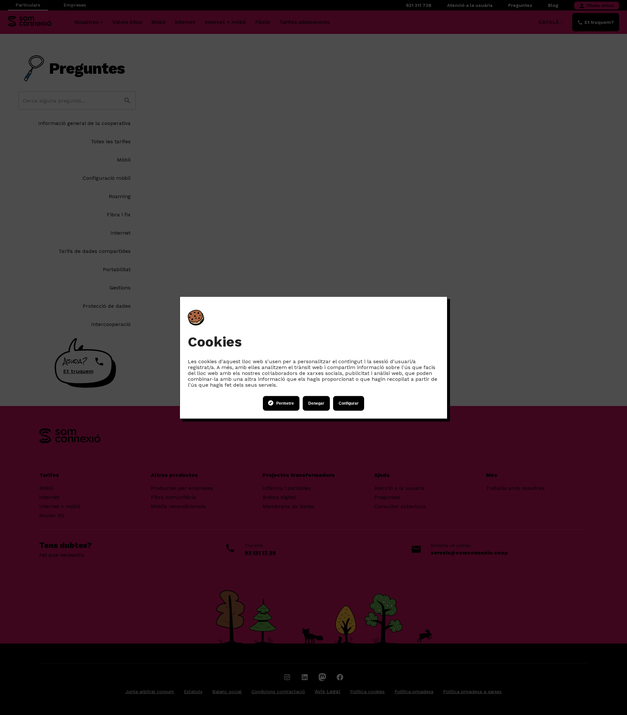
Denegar (316, 403)
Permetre (285, 403)
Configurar (349, 403)
